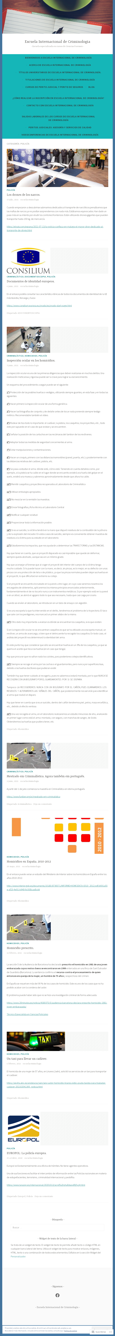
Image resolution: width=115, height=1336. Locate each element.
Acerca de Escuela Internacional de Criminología (60, 65)
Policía (11, 190)
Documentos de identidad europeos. (31, 281)
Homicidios (31, 355)
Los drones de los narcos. (23, 195)
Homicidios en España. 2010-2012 (29, 861)
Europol (21, 1196)
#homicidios (23, 729)
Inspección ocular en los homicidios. (31, 360)
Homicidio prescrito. (20, 948)
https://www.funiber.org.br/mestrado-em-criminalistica (33, 796)
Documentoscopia (35, 276)
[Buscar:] (57, 1227)
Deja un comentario (42, 804)
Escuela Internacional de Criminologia (57, 42)
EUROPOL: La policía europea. (26, 1153)
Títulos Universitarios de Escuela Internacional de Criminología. (60, 72)
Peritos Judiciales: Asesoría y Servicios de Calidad (60, 127)
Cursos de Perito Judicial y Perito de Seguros (54, 87)
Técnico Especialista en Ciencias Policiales (27, 1014)
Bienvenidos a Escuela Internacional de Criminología (58, 57)
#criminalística (24, 804)
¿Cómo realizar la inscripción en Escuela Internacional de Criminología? (58, 98)
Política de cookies (70, 1331)
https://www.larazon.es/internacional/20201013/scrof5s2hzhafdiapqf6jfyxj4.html (46, 1184)
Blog (91, 87)
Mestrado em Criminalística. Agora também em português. (46, 776)
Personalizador (18, 1256)
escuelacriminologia (29, 200)
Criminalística (15, 276)
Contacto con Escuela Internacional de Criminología (60, 105)
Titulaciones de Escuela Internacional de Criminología (60, 79)
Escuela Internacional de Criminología (57, 1307)
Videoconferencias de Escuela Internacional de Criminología (60, 134)
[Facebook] (57, 1295)
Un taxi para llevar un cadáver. (27, 1059)
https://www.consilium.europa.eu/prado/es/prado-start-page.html (39, 305)
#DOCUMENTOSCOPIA (29, 313)
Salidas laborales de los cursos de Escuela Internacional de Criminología (58, 118)
